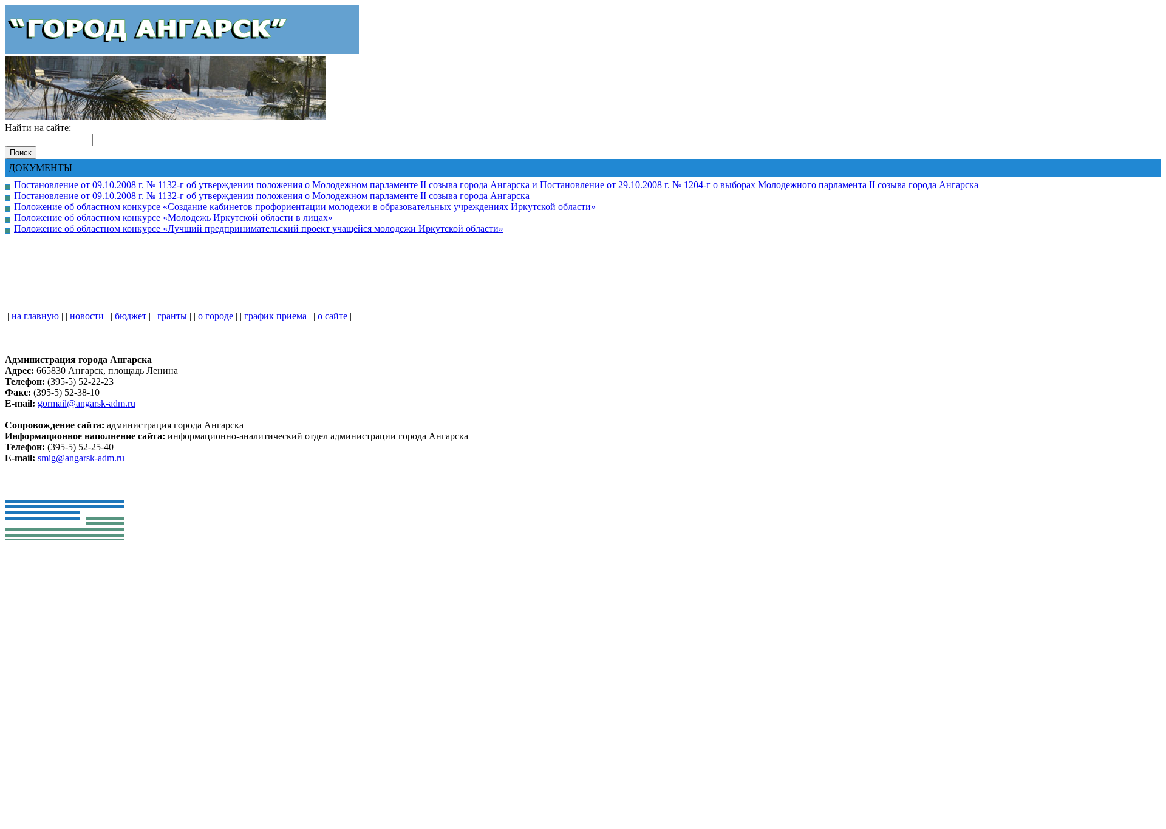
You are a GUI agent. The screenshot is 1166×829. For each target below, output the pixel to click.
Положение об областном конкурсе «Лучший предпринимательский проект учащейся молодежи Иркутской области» (258, 228)
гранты (172, 316)
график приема (275, 316)
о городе (215, 316)
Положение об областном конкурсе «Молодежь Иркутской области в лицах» (173, 217)
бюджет (130, 316)
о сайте (332, 316)
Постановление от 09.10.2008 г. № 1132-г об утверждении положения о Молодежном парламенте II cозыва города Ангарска (272, 196)
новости (87, 316)
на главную (35, 316)
